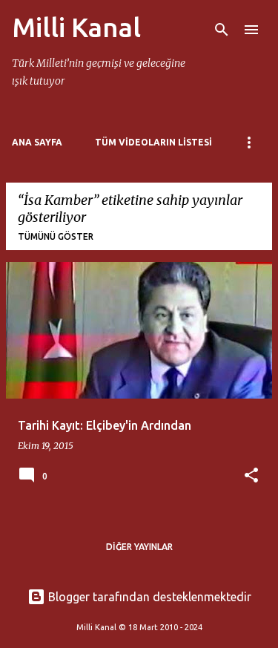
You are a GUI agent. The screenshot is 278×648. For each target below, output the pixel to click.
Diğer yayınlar (139, 547)
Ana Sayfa (37, 142)
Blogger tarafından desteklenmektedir (148, 596)
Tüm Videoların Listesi (153, 142)
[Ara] (222, 30)
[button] (251, 476)
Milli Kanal (76, 27)
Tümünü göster (55, 236)
